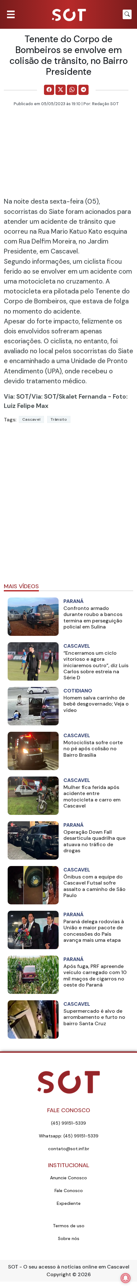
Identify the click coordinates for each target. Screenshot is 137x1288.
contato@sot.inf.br (68, 1148)
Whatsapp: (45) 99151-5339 (68, 1136)
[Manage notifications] (125, 1278)
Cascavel (31, 419)
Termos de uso (68, 1226)
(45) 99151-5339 (68, 1123)
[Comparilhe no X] (60, 90)
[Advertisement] (68, 506)
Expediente (69, 1203)
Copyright (59, 1274)
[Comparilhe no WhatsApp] (72, 90)
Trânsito (59, 419)
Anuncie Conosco (68, 1178)
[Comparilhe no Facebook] (49, 90)
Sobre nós (68, 1238)
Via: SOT (16, 397)
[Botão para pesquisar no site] (127, 14)
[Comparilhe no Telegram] (83, 90)
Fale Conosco (68, 1190)
